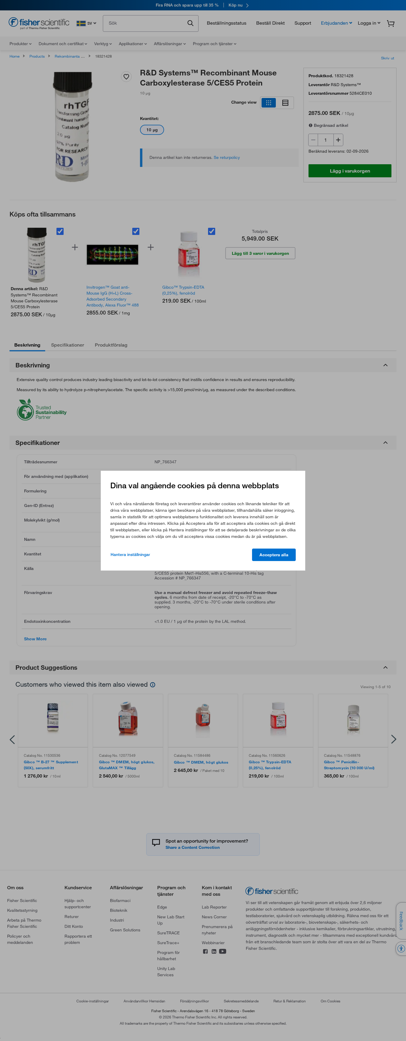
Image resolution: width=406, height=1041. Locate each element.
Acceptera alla (273, 554)
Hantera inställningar (130, 554)
